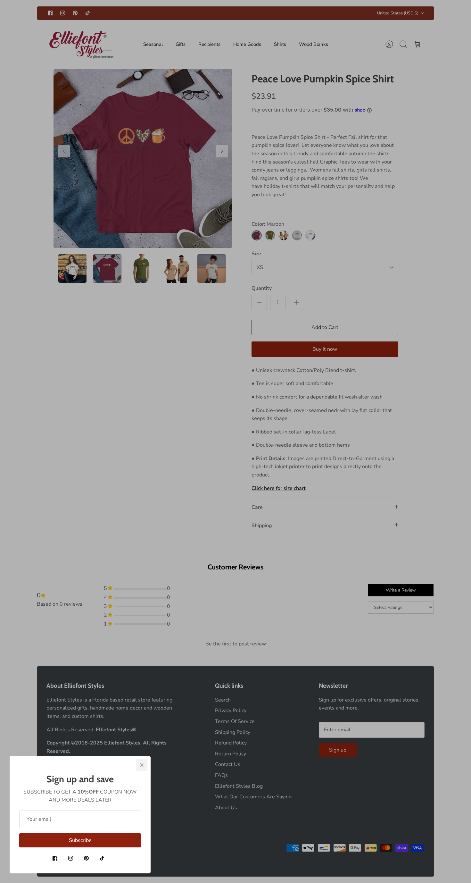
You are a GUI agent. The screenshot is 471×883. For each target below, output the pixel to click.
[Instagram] (70, 858)
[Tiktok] (102, 858)
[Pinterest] (86, 858)
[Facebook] (55, 858)
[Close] (141, 765)
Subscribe (80, 840)
